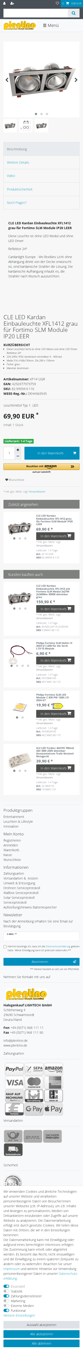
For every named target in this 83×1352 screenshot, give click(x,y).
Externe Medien (22, 1306)
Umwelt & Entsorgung (19, 883)
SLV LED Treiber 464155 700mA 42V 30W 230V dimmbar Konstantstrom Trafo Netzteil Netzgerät (55, 752)
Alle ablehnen (41, 1343)
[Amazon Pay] (53, 1069)
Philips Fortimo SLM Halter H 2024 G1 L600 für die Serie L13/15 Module (54, 646)
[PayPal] (14, 1069)
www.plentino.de (15, 1045)
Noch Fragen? (17, 202)
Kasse (7, 855)
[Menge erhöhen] (18, 450)
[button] (41, 468)
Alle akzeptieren (41, 1334)
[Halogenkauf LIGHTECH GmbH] (26, 994)
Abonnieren (40, 961)
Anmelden (10, 845)
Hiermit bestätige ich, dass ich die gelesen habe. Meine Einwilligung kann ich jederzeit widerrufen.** (44, 948)
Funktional (18, 1310)
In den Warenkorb (50, 453)
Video (11, 176)
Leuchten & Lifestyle (18, 821)
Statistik (16, 1291)
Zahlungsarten (13, 873)
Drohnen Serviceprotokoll (21, 888)
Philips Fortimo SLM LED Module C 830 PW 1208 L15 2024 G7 (52, 697)
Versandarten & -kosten (20, 878)
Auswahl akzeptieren (41, 1325)
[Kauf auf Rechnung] (14, 1095)
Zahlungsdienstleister (26, 1296)
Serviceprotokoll (15, 902)
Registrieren (12, 840)
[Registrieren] (13, 3)
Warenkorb (11, 850)
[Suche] (74, 13)
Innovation (10, 826)
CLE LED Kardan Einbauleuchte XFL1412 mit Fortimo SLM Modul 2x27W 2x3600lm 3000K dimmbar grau (53, 591)
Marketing (18, 1301)
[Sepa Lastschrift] (34, 1069)
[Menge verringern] (18, 456)
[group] (20, 528)
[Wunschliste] (57, 3)
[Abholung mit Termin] (13, 1149)
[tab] (41, 149)
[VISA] (14, 1082)
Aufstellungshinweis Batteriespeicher (30, 907)
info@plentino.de (15, 1040)
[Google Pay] (34, 1109)
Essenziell (18, 1286)
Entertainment (13, 816)
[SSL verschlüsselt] (12, 1183)
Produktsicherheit (20, 189)
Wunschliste (16, 480)
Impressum (11, 1269)
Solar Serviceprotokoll (19, 897)
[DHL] (33, 1136)
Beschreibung (17, 149)
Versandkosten (36, 491)
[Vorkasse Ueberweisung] (14, 1109)
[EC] (53, 1095)
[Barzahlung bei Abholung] (34, 1095)
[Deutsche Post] (13, 1136)
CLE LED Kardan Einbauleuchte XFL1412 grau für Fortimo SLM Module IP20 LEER (54, 520)
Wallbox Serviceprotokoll (21, 893)
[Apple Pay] (53, 1109)
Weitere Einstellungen (19, 1315)
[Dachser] (52, 1136)
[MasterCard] (34, 1082)
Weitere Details (18, 162)
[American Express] (53, 1082)
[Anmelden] (5, 3)
